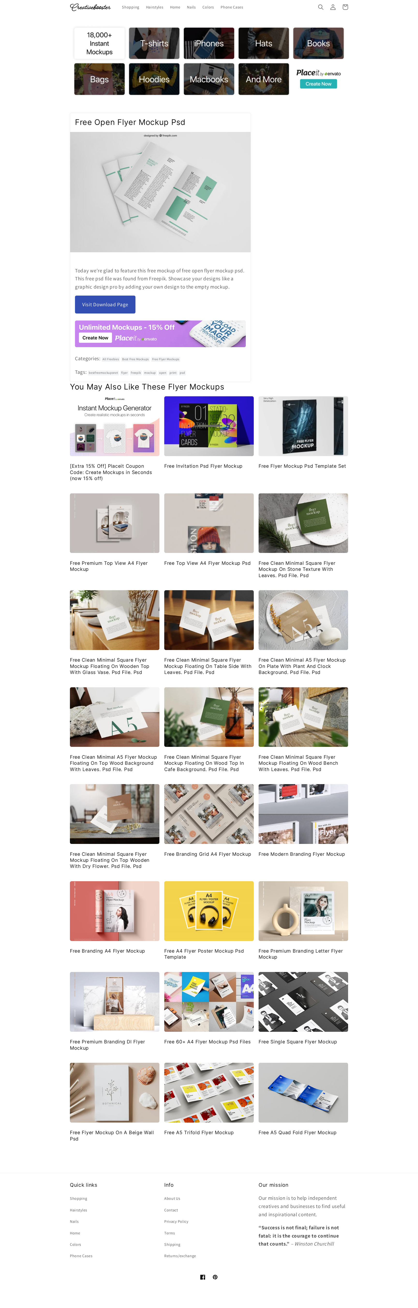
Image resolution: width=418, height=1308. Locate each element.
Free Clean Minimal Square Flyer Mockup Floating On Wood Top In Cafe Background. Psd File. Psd (204, 763)
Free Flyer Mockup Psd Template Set (302, 466)
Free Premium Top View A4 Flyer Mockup (109, 566)
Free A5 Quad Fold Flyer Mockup (298, 1132)
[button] (321, 7)
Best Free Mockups (135, 359)
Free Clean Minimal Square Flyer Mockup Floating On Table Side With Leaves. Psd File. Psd (208, 666)
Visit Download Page (105, 304)
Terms (169, 1233)
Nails (74, 1221)
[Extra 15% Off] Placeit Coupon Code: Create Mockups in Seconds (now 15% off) (111, 472)
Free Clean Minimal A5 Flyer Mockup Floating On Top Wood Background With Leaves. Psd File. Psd (113, 763)
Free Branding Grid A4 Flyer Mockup (207, 854)
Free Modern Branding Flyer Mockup (302, 854)
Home (75, 1233)
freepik (136, 373)
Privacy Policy (176, 1221)
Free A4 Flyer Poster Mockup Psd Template (204, 954)
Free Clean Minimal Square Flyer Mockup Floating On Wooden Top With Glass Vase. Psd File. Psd (109, 666)
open (162, 373)
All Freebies (111, 359)
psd (182, 373)
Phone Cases (81, 1255)
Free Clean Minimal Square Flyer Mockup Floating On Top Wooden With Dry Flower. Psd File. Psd (109, 860)
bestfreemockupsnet (103, 373)
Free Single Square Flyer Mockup (298, 1042)
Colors (75, 1244)
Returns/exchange (180, 1255)
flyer (124, 373)
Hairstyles (78, 1210)
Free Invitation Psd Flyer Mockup (203, 466)
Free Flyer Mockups (165, 359)
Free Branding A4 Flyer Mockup (107, 951)
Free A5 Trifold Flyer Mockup (199, 1132)
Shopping (78, 1198)
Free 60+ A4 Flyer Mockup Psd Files (207, 1042)
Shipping (172, 1244)
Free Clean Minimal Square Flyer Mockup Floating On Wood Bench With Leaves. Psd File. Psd (298, 763)
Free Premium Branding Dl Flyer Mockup (107, 1045)
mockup (150, 373)
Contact (171, 1210)
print (173, 373)
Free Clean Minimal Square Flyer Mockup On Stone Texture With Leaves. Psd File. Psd (297, 569)
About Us (172, 1198)
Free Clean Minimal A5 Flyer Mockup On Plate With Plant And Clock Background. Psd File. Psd (302, 666)
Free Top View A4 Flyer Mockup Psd (207, 563)
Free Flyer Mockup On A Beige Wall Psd (112, 1135)
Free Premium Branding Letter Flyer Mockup (301, 954)
